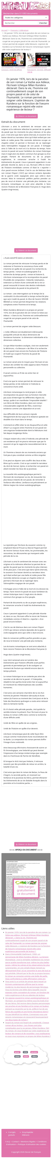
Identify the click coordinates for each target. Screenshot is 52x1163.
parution (34, 1052)
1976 (25, 1052)
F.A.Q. (7, 1141)
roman (17, 1056)
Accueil (4, 30)
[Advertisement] (26, 220)
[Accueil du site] (26, 4)
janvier (17, 1052)
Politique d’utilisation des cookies (32, 1144)
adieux (34, 1056)
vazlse (26, 1056)
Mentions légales (28, 1141)
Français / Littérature (19, 30)
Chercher (43, 23)
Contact (15, 1141)
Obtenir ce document (27, 116)
